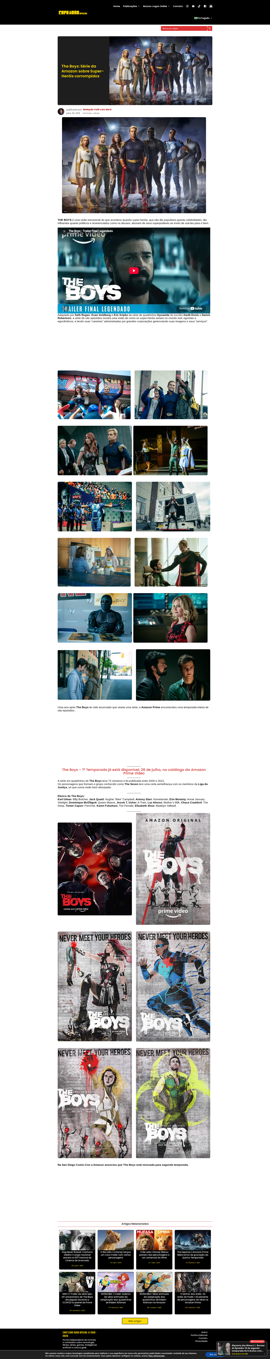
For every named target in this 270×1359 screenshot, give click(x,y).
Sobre (204, 1332)
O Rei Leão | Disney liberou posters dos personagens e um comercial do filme (154, 1255)
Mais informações (156, 1356)
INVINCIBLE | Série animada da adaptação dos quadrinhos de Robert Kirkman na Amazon (154, 1298)
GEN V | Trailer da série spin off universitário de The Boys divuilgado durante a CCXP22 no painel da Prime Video (77, 1299)
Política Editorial (199, 1335)
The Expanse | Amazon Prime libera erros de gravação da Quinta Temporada (192, 1255)
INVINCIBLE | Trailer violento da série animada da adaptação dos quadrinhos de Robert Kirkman (115, 1298)
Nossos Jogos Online (155, 6)
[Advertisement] (134, 348)
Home (116, 6)
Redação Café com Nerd (97, 109)
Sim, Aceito (215, 1354)
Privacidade (201, 1341)
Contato (178, 6)
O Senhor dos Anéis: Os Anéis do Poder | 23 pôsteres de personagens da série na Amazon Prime (192, 1298)
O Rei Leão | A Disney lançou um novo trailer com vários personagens (116, 1255)
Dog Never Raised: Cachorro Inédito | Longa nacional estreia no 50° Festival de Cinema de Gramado (77, 1256)
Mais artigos (135, 1321)
